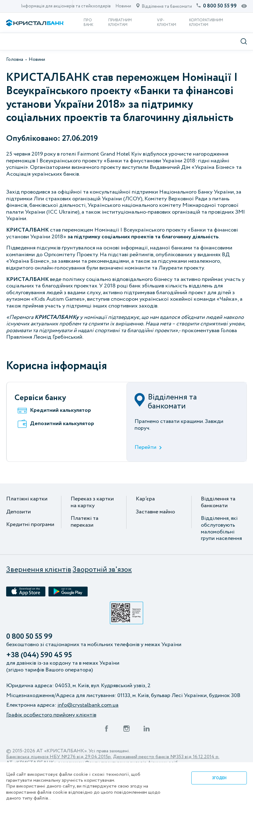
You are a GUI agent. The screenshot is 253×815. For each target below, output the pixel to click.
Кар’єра (145, 499)
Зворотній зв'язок (102, 570)
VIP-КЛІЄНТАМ (166, 22)
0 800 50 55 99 (29, 637)
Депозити (18, 512)
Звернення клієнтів (38, 570)
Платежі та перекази (84, 522)
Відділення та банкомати (218, 502)
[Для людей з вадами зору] (244, 6)
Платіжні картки (27, 499)
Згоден (219, 778)
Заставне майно (155, 512)
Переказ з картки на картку (92, 502)
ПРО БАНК (88, 22)
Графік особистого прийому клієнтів (51, 715)
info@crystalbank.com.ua (87, 705)
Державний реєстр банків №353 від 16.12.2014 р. (166, 757)
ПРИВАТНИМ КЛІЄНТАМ (120, 22)
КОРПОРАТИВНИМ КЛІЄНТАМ (206, 22)
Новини (123, 6)
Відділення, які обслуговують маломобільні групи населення (221, 528)
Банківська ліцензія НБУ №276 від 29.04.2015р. (59, 757)
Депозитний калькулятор (62, 423)
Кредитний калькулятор (60, 410)
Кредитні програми (30, 524)
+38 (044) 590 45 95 (39, 655)
